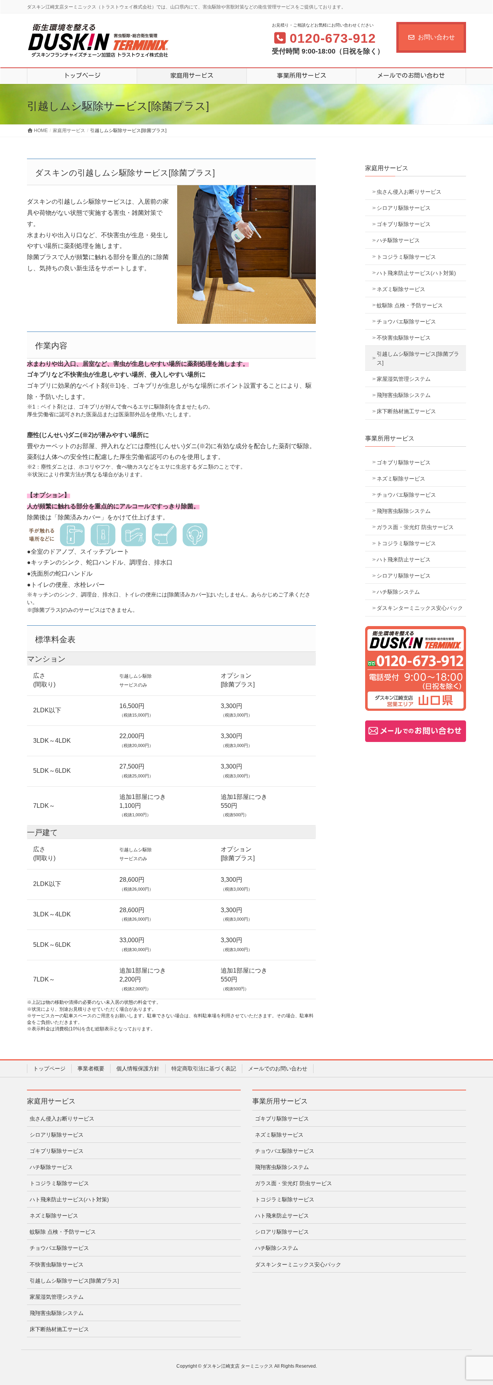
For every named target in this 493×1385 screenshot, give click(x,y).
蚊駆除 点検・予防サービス (410, 305)
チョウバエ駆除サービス (406, 321)
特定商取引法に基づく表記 (203, 1068)
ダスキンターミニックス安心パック (420, 608)
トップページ (49, 1068)
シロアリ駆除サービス (404, 208)
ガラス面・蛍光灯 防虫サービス (415, 527)
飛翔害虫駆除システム (404, 395)
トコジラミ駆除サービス (406, 257)
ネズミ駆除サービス (401, 289)
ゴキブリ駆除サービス (404, 224)
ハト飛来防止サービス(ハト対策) (416, 273)
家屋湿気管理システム (404, 379)
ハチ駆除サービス (398, 240)
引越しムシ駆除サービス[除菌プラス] (418, 358)
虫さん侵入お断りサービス (409, 192)
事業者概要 (90, 1068)
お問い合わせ (436, 37)
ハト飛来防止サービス (404, 559)
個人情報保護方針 (137, 1068)
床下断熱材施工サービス (406, 411)
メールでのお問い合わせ (277, 1068)
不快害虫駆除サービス (404, 338)
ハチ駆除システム (398, 592)
